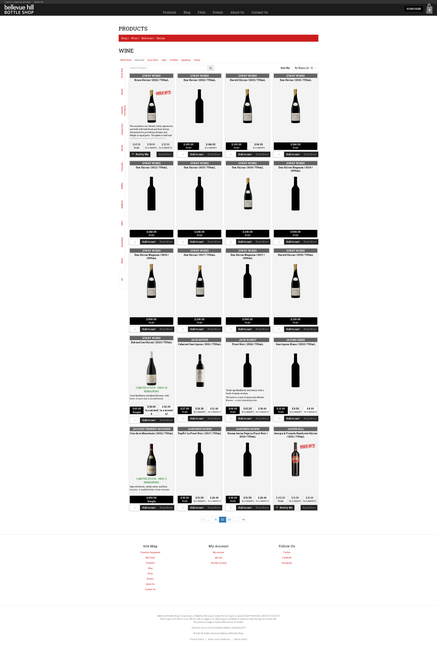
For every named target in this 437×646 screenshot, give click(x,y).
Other (122, 223)
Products (169, 12)
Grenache (122, 166)
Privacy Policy (197, 639)
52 (222, 519)
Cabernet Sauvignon (123, 110)
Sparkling (186, 60)
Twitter (286, 552)
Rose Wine (152, 60)
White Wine (125, 60)
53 (229, 519)
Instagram (287, 562)
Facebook (286, 557)
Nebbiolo (122, 204)
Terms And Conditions (219, 639)
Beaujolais (122, 242)
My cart (218, 557)
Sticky (197, 60)
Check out (38, 2)
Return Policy (240, 639)
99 (243, 519)
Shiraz (161, 38)
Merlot (122, 92)
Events (218, 12)
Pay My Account (219, 562)
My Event (150, 557)
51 (216, 519)
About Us (237, 12)
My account (218, 552)
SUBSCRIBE (414, 8)
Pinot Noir (122, 73)
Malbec (122, 185)
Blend (122, 260)
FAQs (201, 12)
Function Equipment (150, 552)
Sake (163, 60)
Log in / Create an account (17, 2)
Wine (134, 38)
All (122, 279)
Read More (165, 154)
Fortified (174, 60)
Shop (124, 38)
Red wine (147, 38)
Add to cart (196, 154)
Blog (187, 12)
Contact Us (260, 12)
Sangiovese (122, 129)
